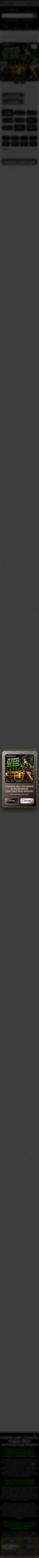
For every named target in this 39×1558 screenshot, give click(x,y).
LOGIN (12, 801)
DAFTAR (27, 801)
